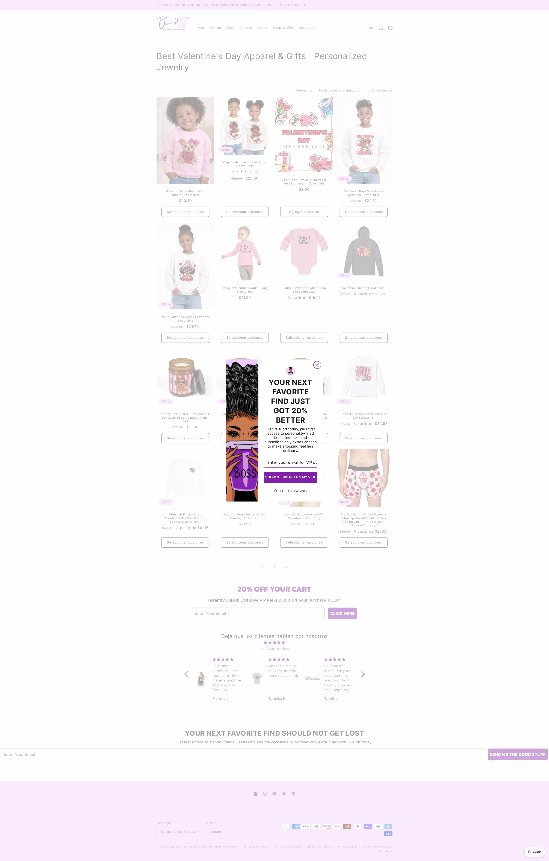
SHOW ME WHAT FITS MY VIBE (290, 477)
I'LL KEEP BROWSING (290, 490)
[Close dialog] (317, 365)
